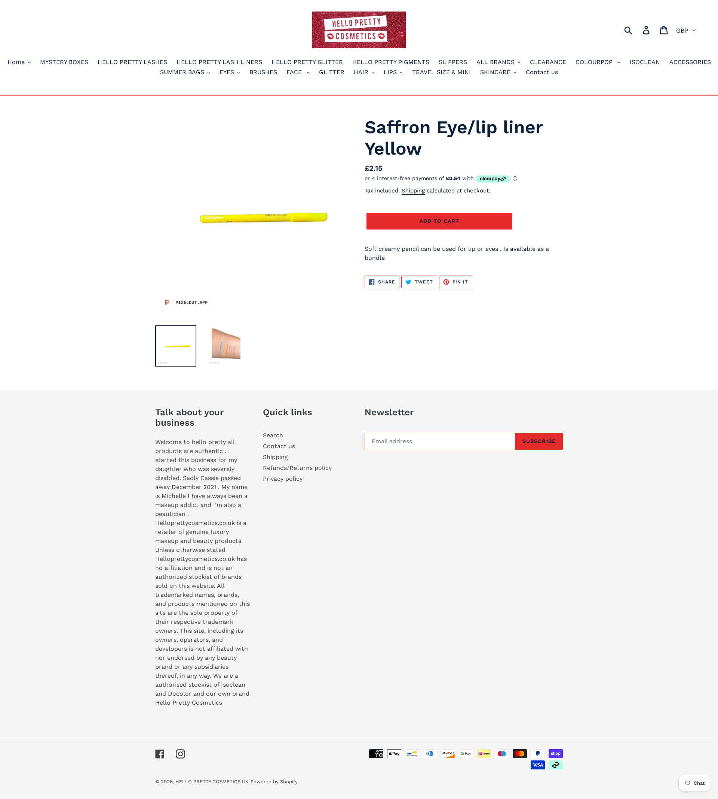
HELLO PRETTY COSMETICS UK (212, 781)
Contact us (279, 446)
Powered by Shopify (274, 781)
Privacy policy (283, 478)
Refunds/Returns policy (297, 467)
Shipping (413, 190)
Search (273, 435)
